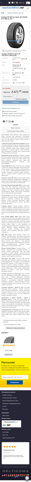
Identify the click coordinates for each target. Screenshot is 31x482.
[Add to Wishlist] (6, 121)
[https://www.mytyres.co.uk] (18, 474)
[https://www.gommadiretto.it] (10, 474)
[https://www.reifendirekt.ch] (6, 474)
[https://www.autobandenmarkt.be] (26, 474)
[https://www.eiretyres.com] (8, 475)
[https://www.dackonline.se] (8, 474)
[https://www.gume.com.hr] (20, 475)
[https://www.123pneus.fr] (4, 474)
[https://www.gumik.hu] (10, 475)
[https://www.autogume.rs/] (28, 475)
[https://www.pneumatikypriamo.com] (4, 475)
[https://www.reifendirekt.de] (2, 474)
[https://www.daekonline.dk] (14, 474)
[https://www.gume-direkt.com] (24, 474)
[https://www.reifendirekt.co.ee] (22, 475)
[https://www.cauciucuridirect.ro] (14, 475)
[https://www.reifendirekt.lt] (24, 475)
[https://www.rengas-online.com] (28, 474)
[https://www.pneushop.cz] (2, 475)
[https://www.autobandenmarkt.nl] (16, 474)
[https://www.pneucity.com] (6, 475)
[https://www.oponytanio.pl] (12, 475)
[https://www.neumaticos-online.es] (20, 474)
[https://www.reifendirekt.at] (22, 474)
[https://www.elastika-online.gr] (16, 475)
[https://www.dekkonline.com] (12, 474)
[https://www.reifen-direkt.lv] (26, 475)
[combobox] (28, 3)
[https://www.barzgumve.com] (18, 475)
